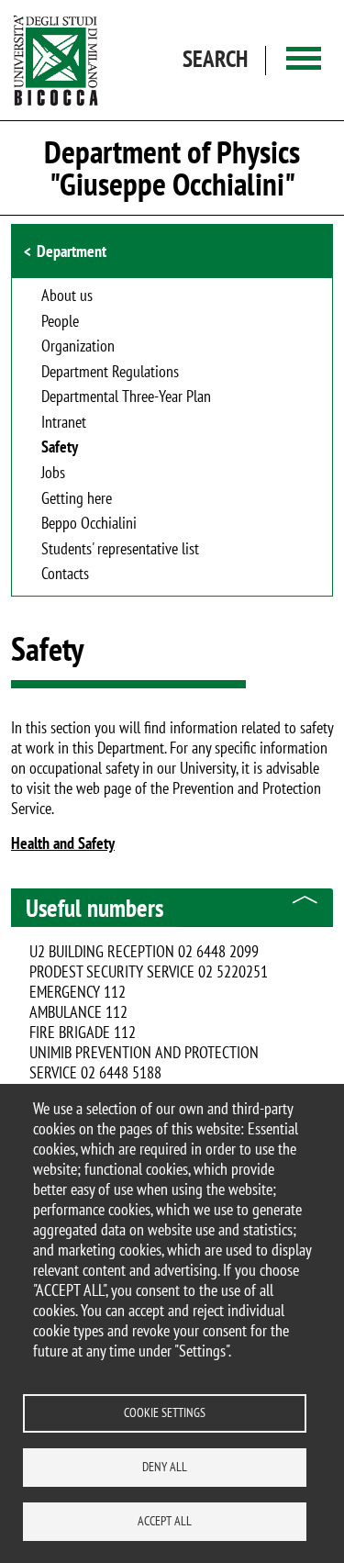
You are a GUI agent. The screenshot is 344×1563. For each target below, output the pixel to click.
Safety (59, 448)
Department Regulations (110, 372)
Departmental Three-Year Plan (126, 397)
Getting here (76, 499)
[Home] (56, 60)
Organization (78, 347)
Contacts (65, 574)
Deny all (164, 1466)
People (60, 322)
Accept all (165, 1521)
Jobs (53, 473)
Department (71, 251)
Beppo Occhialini (89, 524)
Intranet (63, 423)
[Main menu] (303, 60)
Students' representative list (120, 550)
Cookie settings (164, 1412)
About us (67, 296)
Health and (44, 843)
